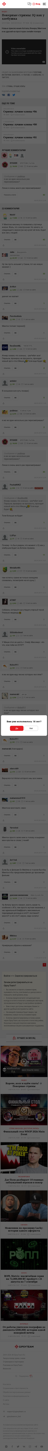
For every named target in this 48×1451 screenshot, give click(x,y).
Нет (31, 728)
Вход (38, 4)
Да (16, 728)
